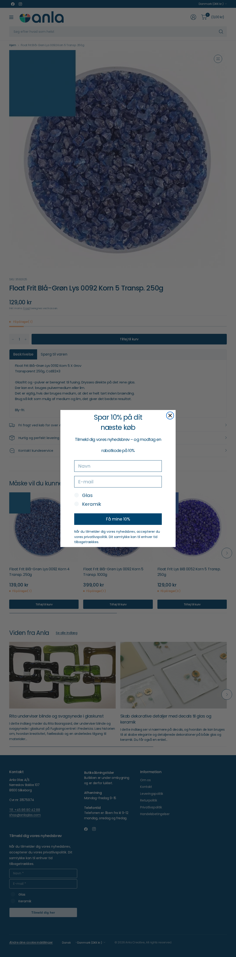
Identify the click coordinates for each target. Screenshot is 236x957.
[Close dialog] (170, 415)
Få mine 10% (118, 519)
